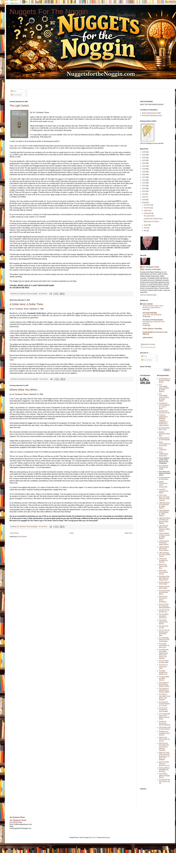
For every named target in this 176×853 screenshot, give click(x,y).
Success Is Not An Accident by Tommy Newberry (164, 605)
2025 (144, 155)
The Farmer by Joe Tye (163, 627)
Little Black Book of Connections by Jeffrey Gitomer (164, 505)
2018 (144, 174)
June (146, 228)
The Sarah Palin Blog (150, 313)
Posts (14, 91)
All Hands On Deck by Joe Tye (164, 411)
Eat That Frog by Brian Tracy (164, 428)
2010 (144, 197)
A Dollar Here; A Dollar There (26, 304)
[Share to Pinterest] (63, 294)
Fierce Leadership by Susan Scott (163, 454)
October (146, 210)
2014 (144, 185)
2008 (144, 202)
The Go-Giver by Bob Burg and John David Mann (164, 632)
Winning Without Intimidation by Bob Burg (164, 769)
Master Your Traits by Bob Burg (163, 566)
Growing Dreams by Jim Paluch (164, 478)
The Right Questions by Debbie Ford (163, 672)
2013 (144, 188)
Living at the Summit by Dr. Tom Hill (163, 560)
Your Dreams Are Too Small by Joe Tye (164, 781)
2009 (144, 200)
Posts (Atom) (22, 536)
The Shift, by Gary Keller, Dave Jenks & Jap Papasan (164, 697)
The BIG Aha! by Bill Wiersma (164, 611)
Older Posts (128, 533)
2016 (144, 180)
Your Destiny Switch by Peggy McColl (164, 775)
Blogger (107, 837)
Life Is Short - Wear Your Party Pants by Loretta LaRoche (164, 497)
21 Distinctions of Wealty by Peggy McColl (164, 380)
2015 (144, 183)
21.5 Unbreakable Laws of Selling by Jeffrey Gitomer (164, 388)
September (147, 213)
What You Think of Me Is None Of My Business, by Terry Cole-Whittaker (164, 756)
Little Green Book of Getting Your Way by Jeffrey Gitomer (164, 520)
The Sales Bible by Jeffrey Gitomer (164, 678)
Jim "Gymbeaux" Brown (150, 267)
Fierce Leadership (162, 449)
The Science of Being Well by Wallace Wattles (164, 684)
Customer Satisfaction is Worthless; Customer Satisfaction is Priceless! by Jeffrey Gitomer (164, 420)
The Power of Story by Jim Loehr (163, 666)
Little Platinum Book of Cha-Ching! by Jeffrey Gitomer (164, 528)
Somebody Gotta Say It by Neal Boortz (164, 592)
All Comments (17, 95)
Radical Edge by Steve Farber (164, 583)
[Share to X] (59, 294)
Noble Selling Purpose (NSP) (151, 113)
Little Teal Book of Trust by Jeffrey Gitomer (164, 554)
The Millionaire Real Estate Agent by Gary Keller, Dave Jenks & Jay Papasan (164, 654)
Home (72, 533)
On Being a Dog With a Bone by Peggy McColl (164, 578)
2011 (144, 194)
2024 (144, 158)
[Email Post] (50, 293)
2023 (144, 160)
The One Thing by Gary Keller (164, 661)
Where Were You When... (24, 389)
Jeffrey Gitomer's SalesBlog (152, 328)
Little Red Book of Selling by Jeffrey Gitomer (164, 542)
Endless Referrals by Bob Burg (164, 433)
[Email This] (54, 294)
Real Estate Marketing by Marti (152, 115)
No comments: (43, 293)
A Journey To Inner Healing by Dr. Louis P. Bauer (164, 405)
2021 (144, 166)
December (147, 205)
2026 (144, 152)
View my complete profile (148, 295)
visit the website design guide (148, 347)
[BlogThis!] (57, 294)
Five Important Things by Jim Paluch (163, 467)
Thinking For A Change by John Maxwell (164, 733)
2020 (144, 169)
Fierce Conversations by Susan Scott (164, 443)
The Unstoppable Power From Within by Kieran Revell (164, 716)
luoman (93, 837)
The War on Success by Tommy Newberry (164, 723)
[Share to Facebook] (61, 294)
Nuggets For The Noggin (49, 12)
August (146, 225)
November (147, 208)
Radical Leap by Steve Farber (164, 587)
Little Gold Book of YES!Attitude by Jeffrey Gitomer (164, 513)
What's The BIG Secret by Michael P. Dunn (164, 763)
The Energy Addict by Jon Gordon (163, 621)
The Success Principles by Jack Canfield (163, 709)
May (145, 230)
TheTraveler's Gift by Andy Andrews (164, 728)
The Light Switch (19, 105)
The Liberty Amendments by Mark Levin (164, 645)
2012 (144, 191)
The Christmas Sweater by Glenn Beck (163, 616)
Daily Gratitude (148, 304)
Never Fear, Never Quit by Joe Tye (163, 572)
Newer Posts (14, 533)
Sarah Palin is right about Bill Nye (152, 314)
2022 (144, 163)
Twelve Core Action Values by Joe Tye (164, 739)
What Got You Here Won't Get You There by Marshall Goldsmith (164, 746)
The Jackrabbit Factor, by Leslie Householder (164, 639)
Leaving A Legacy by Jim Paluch (163, 491)
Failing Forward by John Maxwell (164, 438)
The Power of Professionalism (153, 320)
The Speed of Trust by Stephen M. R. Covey (164, 703)
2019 (144, 172)
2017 (144, 177)
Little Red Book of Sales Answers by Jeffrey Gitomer (164, 536)
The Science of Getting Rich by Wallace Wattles (164, 690)
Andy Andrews (148, 337)
